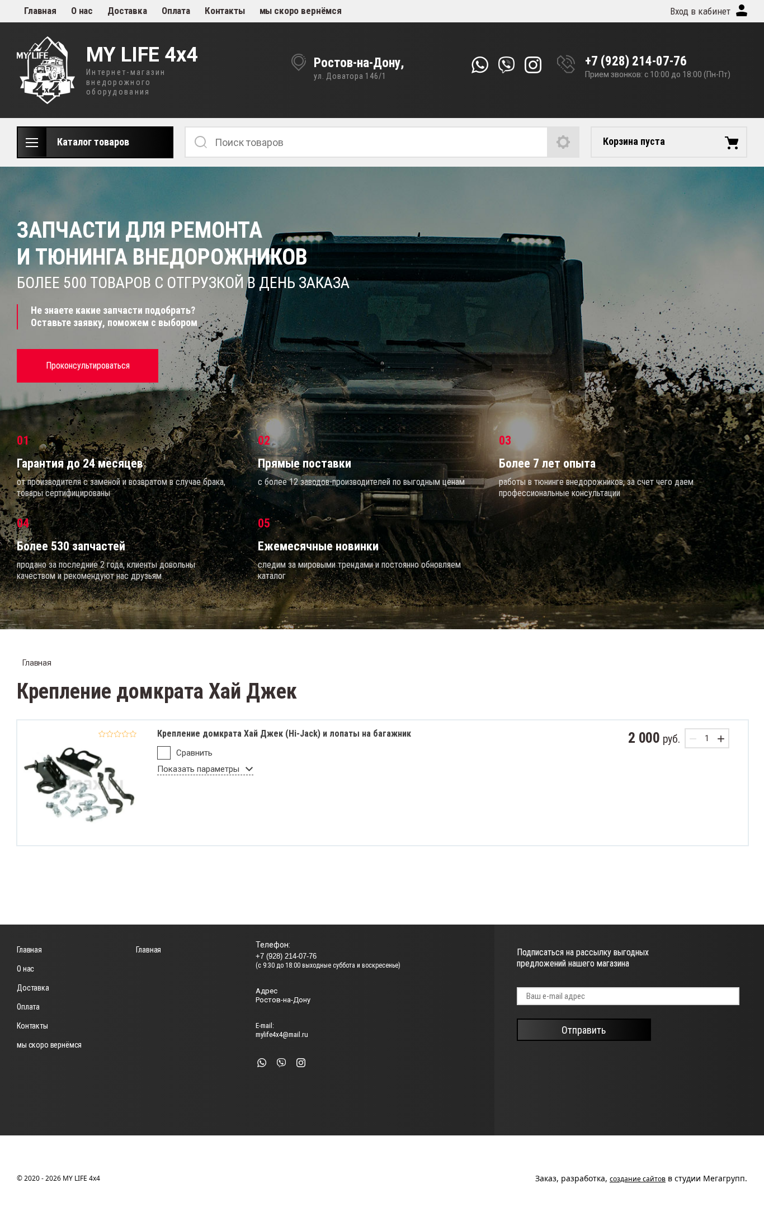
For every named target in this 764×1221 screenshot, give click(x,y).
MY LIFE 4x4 (142, 55)
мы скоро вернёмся (301, 10)
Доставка (127, 10)
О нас (82, 10)
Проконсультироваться (88, 365)
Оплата (176, 10)
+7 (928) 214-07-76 (636, 61)
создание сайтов (638, 1179)
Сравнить (194, 753)
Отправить (584, 1030)
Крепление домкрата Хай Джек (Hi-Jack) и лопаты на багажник (284, 733)
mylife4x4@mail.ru (282, 1034)
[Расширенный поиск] (563, 142)
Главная (40, 10)
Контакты (225, 10)
